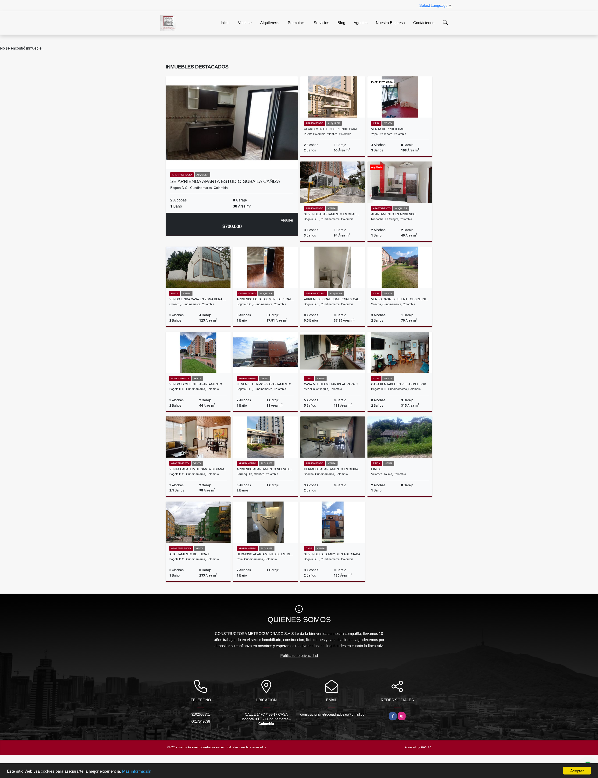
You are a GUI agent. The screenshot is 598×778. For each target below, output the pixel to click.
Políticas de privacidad (299, 656)
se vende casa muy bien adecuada (332, 554)
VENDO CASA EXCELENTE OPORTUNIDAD (400, 299)
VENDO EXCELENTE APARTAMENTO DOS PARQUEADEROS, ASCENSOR (198, 384)
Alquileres (268, 23)
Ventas (243, 23)
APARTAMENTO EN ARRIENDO (393, 214)
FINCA (376, 469)
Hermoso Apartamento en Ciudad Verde (332, 469)
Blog (341, 23)
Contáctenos (423, 23)
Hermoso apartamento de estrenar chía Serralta (265, 554)
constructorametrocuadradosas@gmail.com (333, 714)
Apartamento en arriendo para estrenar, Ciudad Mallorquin (332, 129)
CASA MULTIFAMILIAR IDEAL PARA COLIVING (332, 384)
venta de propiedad (387, 129)
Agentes (360, 23)
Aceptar (577, 771)
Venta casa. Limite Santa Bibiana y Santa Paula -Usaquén (198, 469)
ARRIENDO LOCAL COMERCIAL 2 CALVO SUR (332, 299)
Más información (136, 771)
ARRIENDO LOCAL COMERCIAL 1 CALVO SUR (265, 299)
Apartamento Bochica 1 (189, 554)
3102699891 (200, 714)
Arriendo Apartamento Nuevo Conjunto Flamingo (265, 469)
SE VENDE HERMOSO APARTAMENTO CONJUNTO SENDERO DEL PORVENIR (265, 384)
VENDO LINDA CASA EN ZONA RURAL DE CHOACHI (198, 299)
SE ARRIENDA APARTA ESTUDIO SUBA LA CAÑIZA (225, 181)
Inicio (225, 23)
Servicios (321, 23)
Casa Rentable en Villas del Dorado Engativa (400, 384)
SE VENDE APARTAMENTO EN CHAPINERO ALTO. (332, 214)
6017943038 (200, 721)
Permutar (295, 23)
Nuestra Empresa (390, 23)
